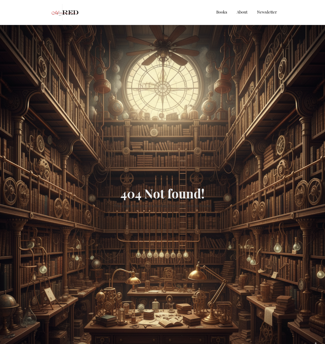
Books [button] (221, 12)
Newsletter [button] (267, 12)
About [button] (242, 12)
